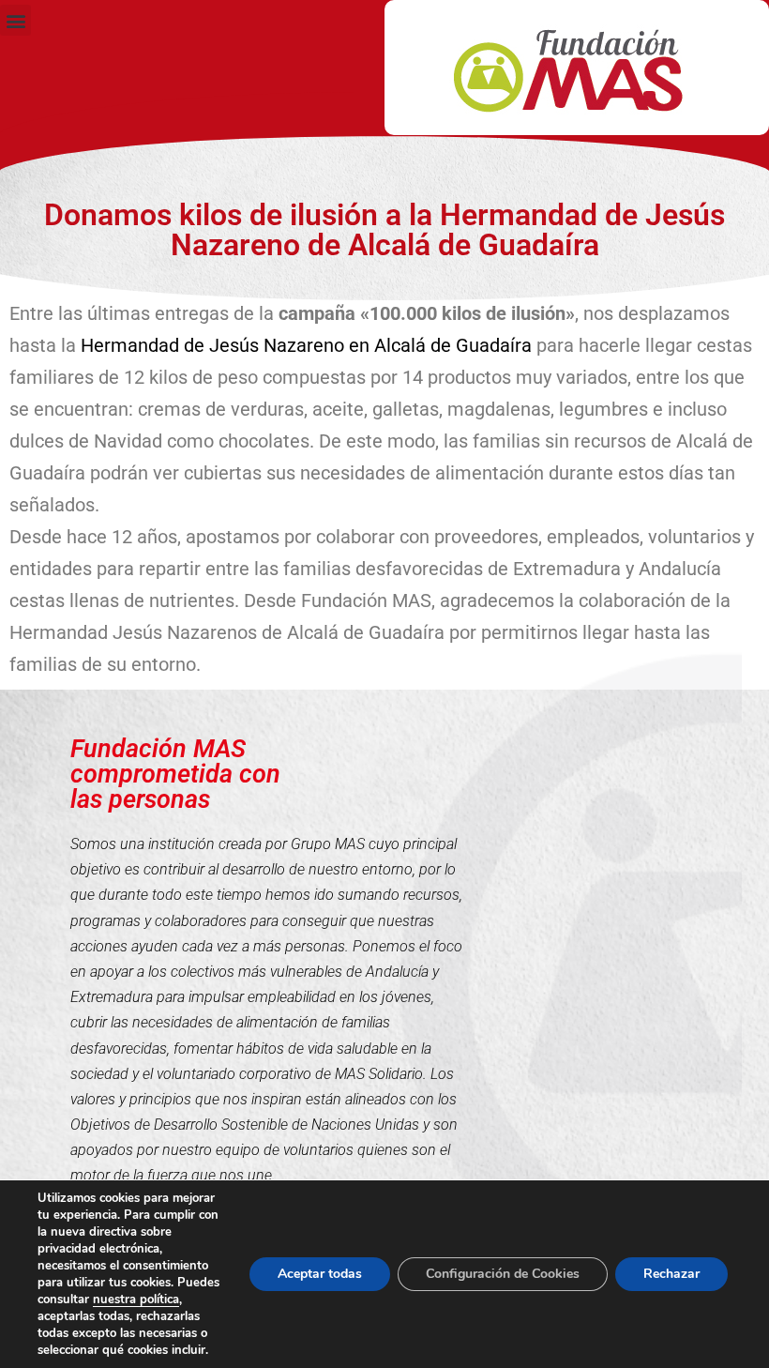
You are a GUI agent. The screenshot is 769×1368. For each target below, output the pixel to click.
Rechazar (671, 1274)
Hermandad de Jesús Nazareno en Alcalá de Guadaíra (306, 345)
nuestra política (136, 1299)
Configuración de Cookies (503, 1274)
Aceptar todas (320, 1274)
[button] (15, 20)
